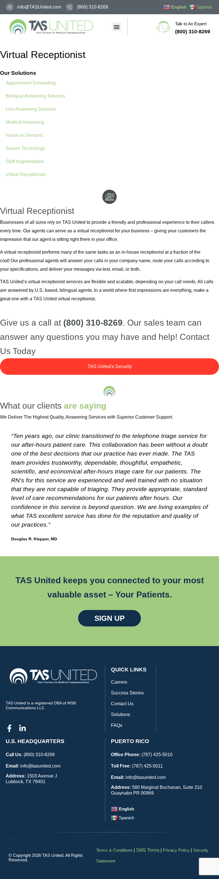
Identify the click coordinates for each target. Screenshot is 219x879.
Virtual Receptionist (25, 174)
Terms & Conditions (114, 850)
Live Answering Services (31, 109)
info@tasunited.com (40, 766)
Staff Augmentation (25, 161)
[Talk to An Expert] (163, 27)
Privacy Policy (176, 850)
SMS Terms (147, 850)
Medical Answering (25, 122)
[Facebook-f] (9, 728)
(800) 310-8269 (39, 754)
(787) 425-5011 (147, 766)
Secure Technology (25, 148)
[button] (116, 27)
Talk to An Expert (190, 23)
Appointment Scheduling (31, 82)
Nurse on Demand (24, 135)
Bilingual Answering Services (35, 96)
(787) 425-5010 (157, 754)
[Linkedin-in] (22, 728)
